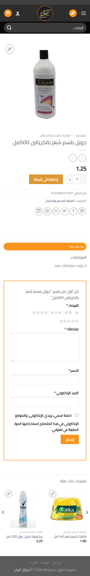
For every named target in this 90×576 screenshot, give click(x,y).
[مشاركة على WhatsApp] (82, 211)
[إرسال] (9, 27)
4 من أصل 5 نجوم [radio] (40, 313)
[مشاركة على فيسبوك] (73, 211)
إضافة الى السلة (46, 179)
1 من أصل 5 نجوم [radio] (77, 313)
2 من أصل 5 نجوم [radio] (69, 313)
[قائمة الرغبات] (73, 13)
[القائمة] (83, 13)
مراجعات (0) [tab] (77, 246)
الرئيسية (81, 135)
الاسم (73, 370)
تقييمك (72, 305)
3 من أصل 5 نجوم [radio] (56, 313)
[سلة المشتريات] (8, 13)
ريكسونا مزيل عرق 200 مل (24, 536)
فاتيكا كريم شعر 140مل (70, 536)
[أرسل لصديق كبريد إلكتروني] (56, 211)
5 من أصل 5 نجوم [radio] (69, 321)
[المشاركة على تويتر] (65, 211)
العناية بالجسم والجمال (55, 135)
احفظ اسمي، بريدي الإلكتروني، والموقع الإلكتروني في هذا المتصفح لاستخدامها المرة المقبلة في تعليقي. (46, 422)
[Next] (3, 522)
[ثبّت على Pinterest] (47, 211)
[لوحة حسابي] (17, 13)
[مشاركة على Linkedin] (39, 211)
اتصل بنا (33, 562)
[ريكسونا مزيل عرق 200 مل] (23, 508)
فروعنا (45, 562)
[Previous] (86, 522)
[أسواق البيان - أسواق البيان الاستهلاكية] (45, 13)
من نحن (57, 562)
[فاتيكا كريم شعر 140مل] (66, 508)
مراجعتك (72, 329)
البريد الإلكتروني (66, 393)
